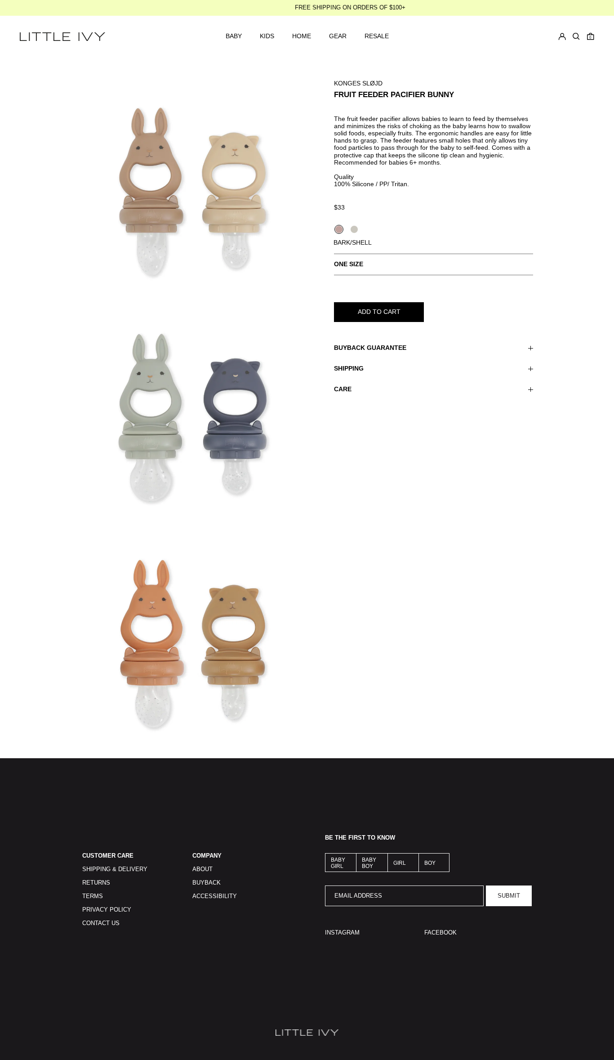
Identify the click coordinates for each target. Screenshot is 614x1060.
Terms (92, 896)
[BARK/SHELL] (339, 229)
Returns (96, 883)
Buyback (206, 883)
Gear (338, 36)
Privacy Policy (106, 910)
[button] (591, 36)
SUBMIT (509, 896)
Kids (267, 36)
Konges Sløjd (358, 83)
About (202, 869)
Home (301, 36)
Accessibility (214, 896)
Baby (234, 36)
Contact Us (101, 923)
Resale (377, 36)
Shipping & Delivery (114, 869)
